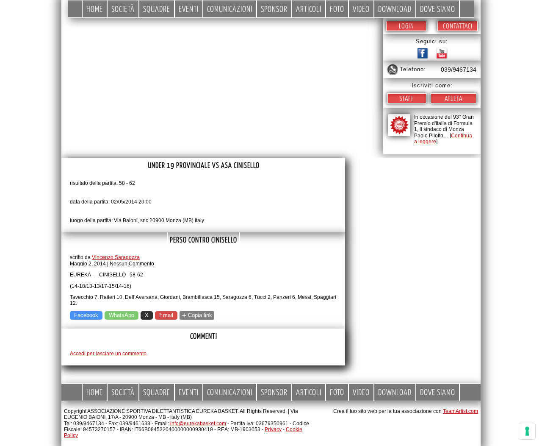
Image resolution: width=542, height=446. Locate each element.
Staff (406, 98)
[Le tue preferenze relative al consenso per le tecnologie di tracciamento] (527, 431)
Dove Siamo (437, 9)
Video (361, 9)
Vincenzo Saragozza (116, 257)
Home (94, 9)
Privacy (273, 429)
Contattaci (458, 26)
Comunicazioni (229, 9)
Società (123, 9)
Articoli (308, 9)
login (406, 26)
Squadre (156, 9)
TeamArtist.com (460, 411)
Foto (337, 9)
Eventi (189, 9)
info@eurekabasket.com (198, 423)
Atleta (453, 98)
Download (395, 9)
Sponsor (274, 9)
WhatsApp (121, 315)
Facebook (86, 315)
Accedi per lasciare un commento (108, 354)
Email (166, 315)
